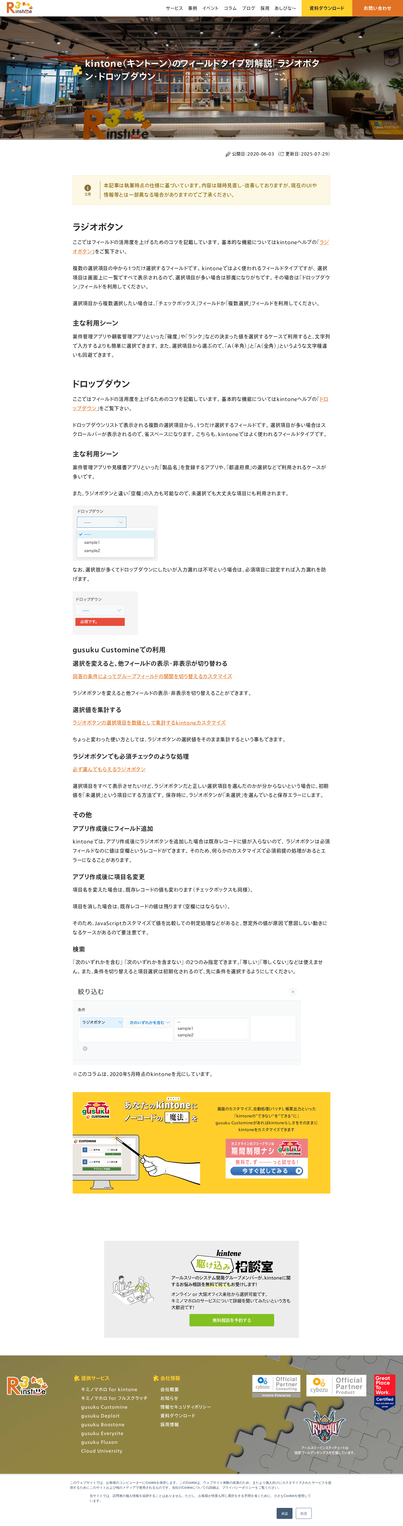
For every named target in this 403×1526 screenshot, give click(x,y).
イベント (210, 8)
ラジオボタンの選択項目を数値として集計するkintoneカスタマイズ (149, 722)
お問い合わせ (378, 8)
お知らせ (169, 1398)
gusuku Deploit (100, 1415)
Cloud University (102, 1451)
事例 (192, 8)
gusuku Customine (104, 1407)
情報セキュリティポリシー (185, 1407)
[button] (231, 1320)
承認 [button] (284, 1513)
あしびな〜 (286, 8)
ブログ (249, 8)
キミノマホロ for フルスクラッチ (114, 1398)
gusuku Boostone (103, 1424)
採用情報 (169, 1424)
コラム (230, 8)
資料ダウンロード (327, 8)
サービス (174, 8)
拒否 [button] (303, 1513)
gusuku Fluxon (99, 1442)
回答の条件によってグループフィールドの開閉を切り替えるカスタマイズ (152, 676)
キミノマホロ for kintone (109, 1389)
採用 (265, 8)
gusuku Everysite (102, 1433)
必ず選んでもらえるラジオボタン (109, 769)
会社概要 (169, 1389)
